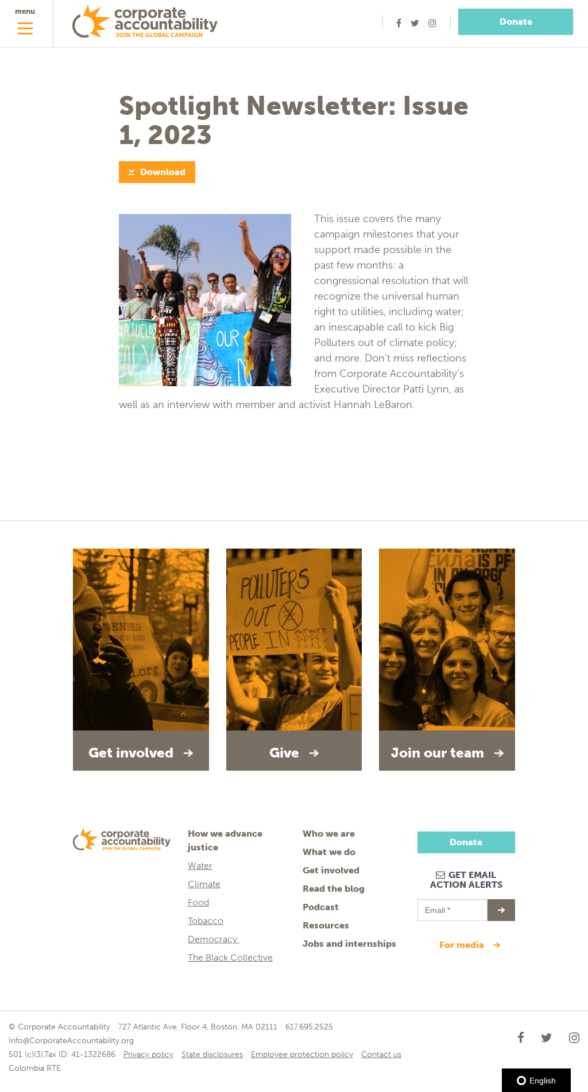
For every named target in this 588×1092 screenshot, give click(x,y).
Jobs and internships (349, 943)
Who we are (329, 833)
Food (198, 902)
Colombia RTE (35, 1068)
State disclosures (212, 1054)
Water (200, 865)
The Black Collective (230, 957)
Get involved (331, 870)
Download (162, 171)
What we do (329, 851)
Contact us (381, 1054)
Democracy (213, 939)
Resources (326, 925)
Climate (204, 884)
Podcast (321, 906)
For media (462, 944)
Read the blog (334, 888)
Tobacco (205, 920)
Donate (516, 21)
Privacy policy (148, 1054)
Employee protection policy (302, 1054)
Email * (436, 904)
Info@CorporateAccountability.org (71, 1041)
